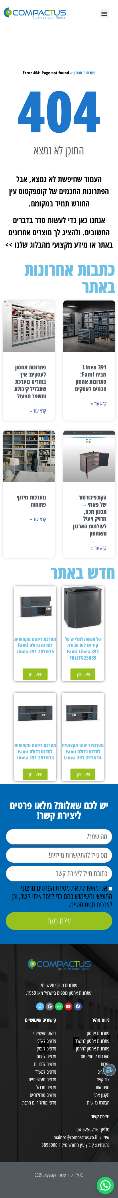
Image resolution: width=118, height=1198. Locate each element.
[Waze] (40, 1006)
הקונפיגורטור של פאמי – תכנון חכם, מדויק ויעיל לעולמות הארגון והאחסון (90, 515)
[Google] (50, 1006)
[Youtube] (68, 1006)
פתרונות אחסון (84, 72)
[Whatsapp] (59, 1006)
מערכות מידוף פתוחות (31, 500)
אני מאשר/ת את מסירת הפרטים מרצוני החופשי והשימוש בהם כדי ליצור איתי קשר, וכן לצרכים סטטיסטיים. (62, 896)
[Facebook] (78, 1006)
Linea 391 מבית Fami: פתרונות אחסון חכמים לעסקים (91, 378)
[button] (104, 13)
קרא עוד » (99, 404)
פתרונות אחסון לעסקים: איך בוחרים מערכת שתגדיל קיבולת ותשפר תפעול (30, 381)
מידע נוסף (83, 674)
